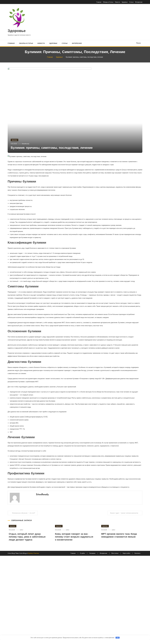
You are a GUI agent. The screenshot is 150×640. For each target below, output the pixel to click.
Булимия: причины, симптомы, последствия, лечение (52, 148)
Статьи (131, 2)
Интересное (138, 2)
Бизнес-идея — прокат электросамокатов (124, 513)
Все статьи (115, 553)
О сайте (82, 553)
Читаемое (92, 553)
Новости (117, 2)
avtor (21, 530)
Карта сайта (126, 553)
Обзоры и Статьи (108, 2)
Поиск (138, 43)
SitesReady (25, 144)
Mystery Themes (33, 553)
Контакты (137, 553)
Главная (98, 2)
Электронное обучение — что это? (23, 513)
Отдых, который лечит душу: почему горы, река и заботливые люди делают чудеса (27, 537)
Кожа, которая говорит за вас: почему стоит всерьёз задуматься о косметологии (74, 537)
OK (118, 638)
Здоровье (125, 2)
